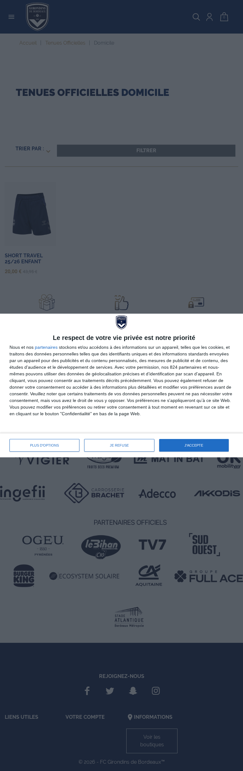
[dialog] (121, 385)
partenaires (46, 347)
